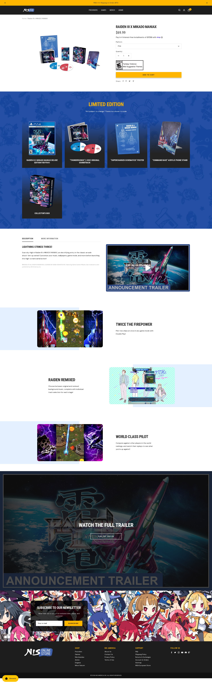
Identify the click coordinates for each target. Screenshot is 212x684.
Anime (120, 10)
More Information (49, 239)
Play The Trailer (106, 536)
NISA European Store (143, 665)
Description (27, 239)
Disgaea (78, 663)
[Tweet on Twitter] (130, 81)
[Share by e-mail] (133, 81)
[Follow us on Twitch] (189, 652)
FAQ (136, 652)
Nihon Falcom (80, 665)
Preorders (93, 10)
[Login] (184, 10)
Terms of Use (109, 660)
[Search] (179, 10)
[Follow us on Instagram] (179, 652)
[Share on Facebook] (123, 81)
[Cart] (189, 10)
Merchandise (79, 657)
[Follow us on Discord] (186, 652)
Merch (112, 10)
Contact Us (109, 654)
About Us (108, 652)
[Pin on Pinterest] (126, 81)
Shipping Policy (140, 654)
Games (103, 10)
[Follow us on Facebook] (171, 652)
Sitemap (138, 663)
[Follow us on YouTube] (182, 652)
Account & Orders (142, 660)
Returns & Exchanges (143, 657)
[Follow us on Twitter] (175, 652)
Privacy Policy (110, 657)
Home (24, 18)
